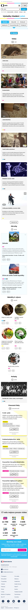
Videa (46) (13, 22)
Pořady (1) (23, 25)
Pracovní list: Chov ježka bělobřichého (13, 462)
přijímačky (16, 11)
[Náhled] (14, 429)
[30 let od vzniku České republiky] (14, 280)
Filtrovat (15, 33)
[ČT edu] (4, 6)
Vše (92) (5, 22)
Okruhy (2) (22, 22)
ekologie (21, 11)
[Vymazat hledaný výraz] (20, 9)
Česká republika (10, 11)
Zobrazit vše (14, 222)
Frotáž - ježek (6, 413)
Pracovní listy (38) (14, 25)
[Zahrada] (14, 247)
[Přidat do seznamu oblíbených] (25, 46)
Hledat (24, 9)
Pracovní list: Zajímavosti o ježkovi (12, 481)
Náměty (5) (4, 25)
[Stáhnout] (11, 429)
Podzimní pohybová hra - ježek (11, 439)
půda (25, 11)
